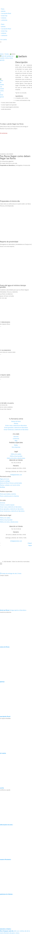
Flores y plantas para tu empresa (9, 496)
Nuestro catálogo (5, 481)
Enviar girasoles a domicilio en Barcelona (16, 427)
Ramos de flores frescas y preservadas (11, 483)
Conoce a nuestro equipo (7, 505)
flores (2, 9)
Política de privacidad (16, 456)
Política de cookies (16, 454)
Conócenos (16, 438)
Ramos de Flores (16, 421)
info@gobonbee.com (16, 475)
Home (1, 54)
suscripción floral (6, 13)
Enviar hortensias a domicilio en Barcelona (16, 429)
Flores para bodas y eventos (8, 494)
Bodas (16, 445)
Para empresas (16, 447)
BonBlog (2, 487)
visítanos (3, 18)
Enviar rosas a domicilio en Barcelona (16, 425)
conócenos (4, 20)
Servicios (16, 436)
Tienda (7, 54)
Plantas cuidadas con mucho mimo (10, 485)
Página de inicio (4, 479)
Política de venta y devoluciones (16, 458)
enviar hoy (4, 15)
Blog (16, 440)
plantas (3, 11)
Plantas (16, 423)
